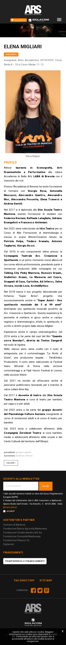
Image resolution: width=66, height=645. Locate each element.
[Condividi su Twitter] (40, 590)
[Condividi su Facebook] (33, 590)
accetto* (11, 511)
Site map (46, 580)
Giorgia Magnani (23, 452)
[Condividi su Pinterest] (46, 590)
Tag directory (24, 580)
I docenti (10, 463)
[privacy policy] (10, 507)
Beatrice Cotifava (24, 455)
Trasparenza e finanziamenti (25, 561)
